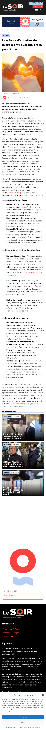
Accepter (23, 717)
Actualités (5, 30)
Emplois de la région (10, 633)
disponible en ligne (15, 193)
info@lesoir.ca (10, 595)
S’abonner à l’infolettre (12, 629)
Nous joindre (7, 636)
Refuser (23, 723)
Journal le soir (15, 98)
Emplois (38, 6)
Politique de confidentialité (14, 727)
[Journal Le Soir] (13, 7)
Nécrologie (36, 3)
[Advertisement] (23, 521)
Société (12, 30)
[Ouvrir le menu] (36, 10)
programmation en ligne (23, 404)
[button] (43, 695)
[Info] (23, 22)
